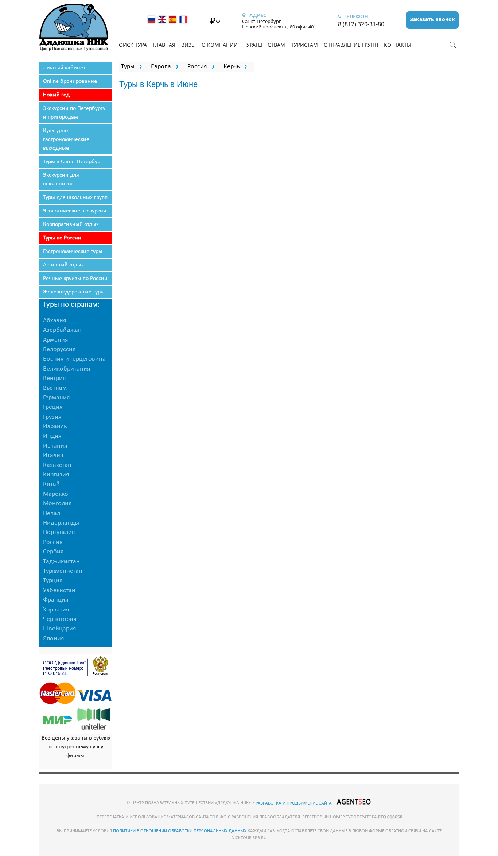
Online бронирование (70, 81)
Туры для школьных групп (75, 197)
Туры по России (62, 238)
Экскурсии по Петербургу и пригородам (74, 112)
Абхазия (54, 321)
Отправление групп (351, 44)
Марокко (55, 494)
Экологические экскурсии (74, 211)
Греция (53, 407)
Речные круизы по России (75, 278)
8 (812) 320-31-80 (361, 24)
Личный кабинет (64, 68)
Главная (164, 44)
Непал (51, 513)
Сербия (53, 552)
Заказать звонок (432, 19)
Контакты (397, 44)
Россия (197, 66)
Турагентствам (264, 44)
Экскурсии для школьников (61, 179)
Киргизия (56, 475)
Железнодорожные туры (74, 292)
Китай (51, 484)
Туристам (304, 44)
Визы (188, 44)
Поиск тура (131, 44)
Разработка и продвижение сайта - (295, 803)
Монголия (57, 503)
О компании (220, 44)
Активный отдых (63, 265)
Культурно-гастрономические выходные (66, 139)
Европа (161, 66)
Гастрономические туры (72, 251)
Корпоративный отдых (71, 224)
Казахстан (57, 465)
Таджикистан (61, 561)
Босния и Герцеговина (74, 359)
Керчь (231, 66)
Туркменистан (62, 571)
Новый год (56, 95)
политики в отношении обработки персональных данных (179, 831)
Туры (128, 66)
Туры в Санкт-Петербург (72, 162)
